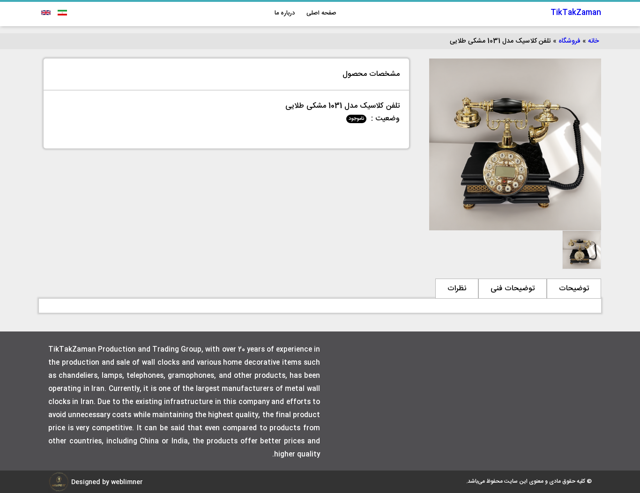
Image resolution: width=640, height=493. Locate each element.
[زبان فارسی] (61, 13)
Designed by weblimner (106, 482)
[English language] (46, 13)
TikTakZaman (576, 13)
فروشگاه (569, 41)
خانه (593, 41)
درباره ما (285, 13)
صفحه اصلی (321, 13)
